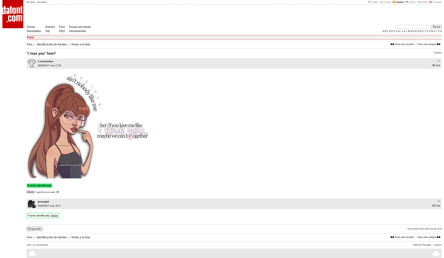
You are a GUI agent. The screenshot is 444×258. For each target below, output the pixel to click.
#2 (439, 201)
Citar (438, 65)
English (375, 2)
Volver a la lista (80, 44)
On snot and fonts (40, 245)
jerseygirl (51, 192)
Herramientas (77, 31)
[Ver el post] (58, 192)
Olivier (31, 191)
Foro (62, 26)
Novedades (34, 31)
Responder (34, 228)
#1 (439, 61)
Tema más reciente (404, 44)
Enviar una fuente (80, 26)
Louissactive (45, 61)
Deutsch (412, 2)
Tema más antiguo (426, 44)
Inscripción (42, 2)
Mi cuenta (31, 2)
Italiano (424, 2)
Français (386, 2)
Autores (50, 26)
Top (47, 31)
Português (437, 2)
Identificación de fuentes (52, 44)
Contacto (437, 245)
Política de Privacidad (422, 245)
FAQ (62, 31)
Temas (31, 26)
